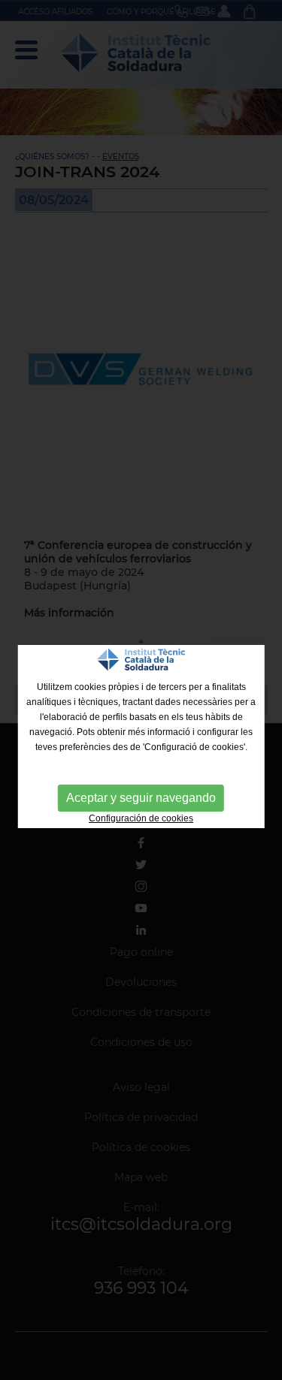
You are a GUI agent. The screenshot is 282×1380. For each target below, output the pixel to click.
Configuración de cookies (141, 818)
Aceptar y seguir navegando (141, 797)
